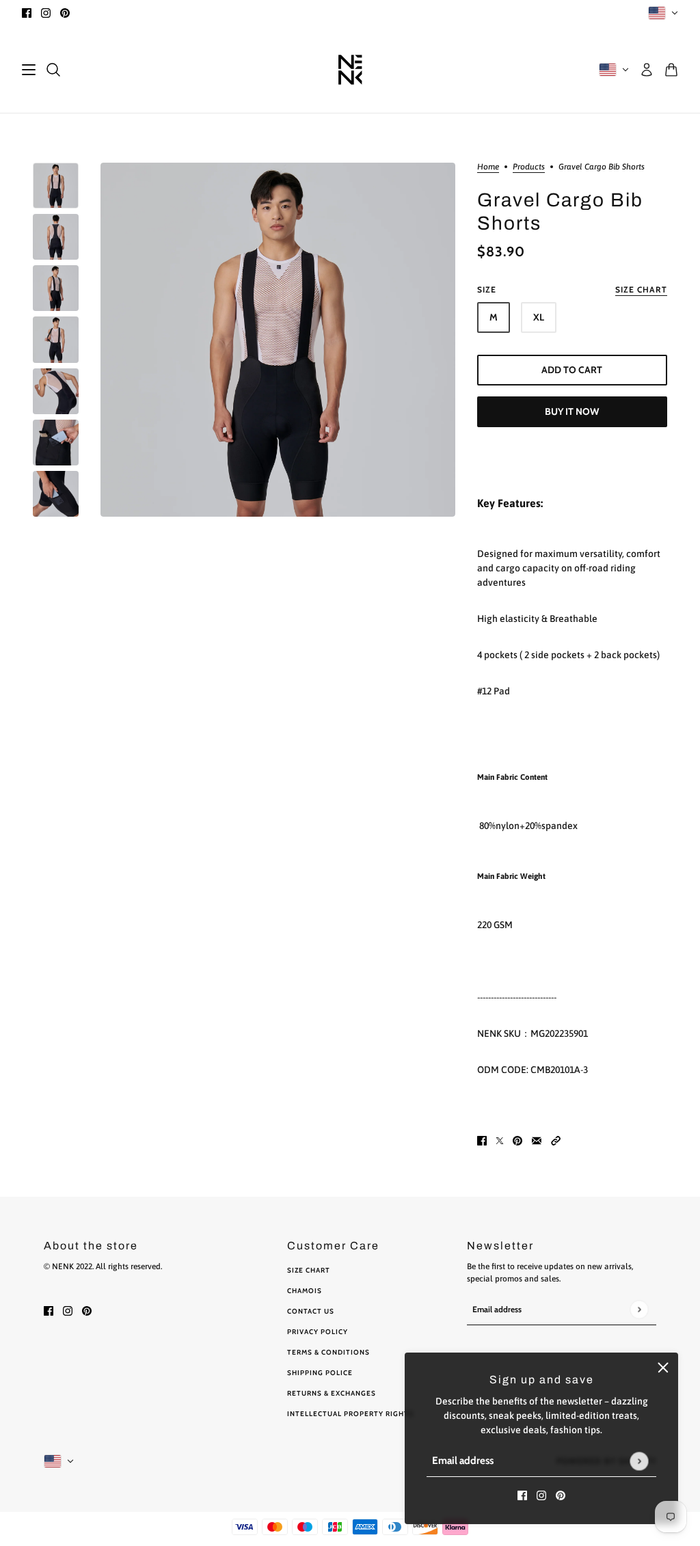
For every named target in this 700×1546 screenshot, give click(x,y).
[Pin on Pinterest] (517, 1140)
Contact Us (310, 1311)
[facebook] (26, 12)
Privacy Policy (317, 1331)
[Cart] (671, 70)
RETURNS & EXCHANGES (331, 1393)
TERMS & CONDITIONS (328, 1352)
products (529, 167)
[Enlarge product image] (277, 340)
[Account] (647, 70)
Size (572, 289)
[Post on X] (500, 1140)
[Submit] (639, 1461)
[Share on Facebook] (482, 1140)
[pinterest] (65, 12)
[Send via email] (536, 1140)
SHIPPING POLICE (320, 1372)
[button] (556, 1140)
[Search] (53, 70)
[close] (663, 1367)
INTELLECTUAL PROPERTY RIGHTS (350, 1413)
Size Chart (308, 1270)
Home (488, 167)
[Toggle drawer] (29, 69)
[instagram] (46, 12)
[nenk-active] (350, 69)
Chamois (304, 1290)
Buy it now (572, 411)
